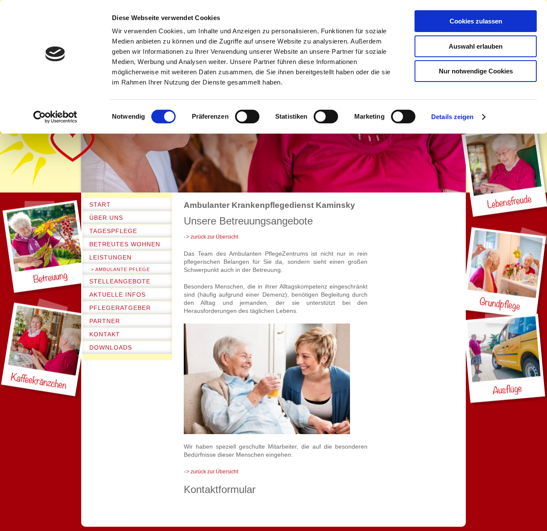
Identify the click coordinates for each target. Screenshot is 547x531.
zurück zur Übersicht (213, 237)
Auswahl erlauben (476, 46)
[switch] (247, 116)
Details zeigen (452, 116)
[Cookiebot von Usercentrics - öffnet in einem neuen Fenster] (55, 117)
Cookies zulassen (476, 21)
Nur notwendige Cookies (476, 71)
